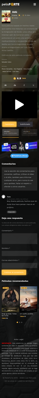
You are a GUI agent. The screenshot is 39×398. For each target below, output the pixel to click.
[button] (17, 322)
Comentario (7, 231)
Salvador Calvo (6, 62)
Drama (14, 15)
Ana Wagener (18, 69)
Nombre (6, 248)
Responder (11, 212)
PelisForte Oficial (20, 156)
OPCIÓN (10, 132)
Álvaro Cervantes (7, 69)
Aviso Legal (18, 339)
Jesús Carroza (6, 71)
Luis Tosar (15, 71)
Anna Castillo (28, 69)
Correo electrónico (10, 260)
